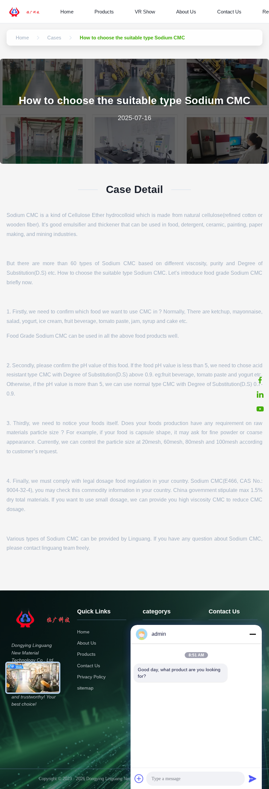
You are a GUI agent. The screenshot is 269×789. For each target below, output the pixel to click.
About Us (186, 11)
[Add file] (139, 778)
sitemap (85, 688)
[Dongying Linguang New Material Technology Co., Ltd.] (28, 11)
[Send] (252, 778)
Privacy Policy (91, 676)
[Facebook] (260, 380)
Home (66, 11)
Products (104, 11)
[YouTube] (260, 409)
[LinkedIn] (260, 394)
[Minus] (253, 634)
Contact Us (229, 11)
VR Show (145, 11)
